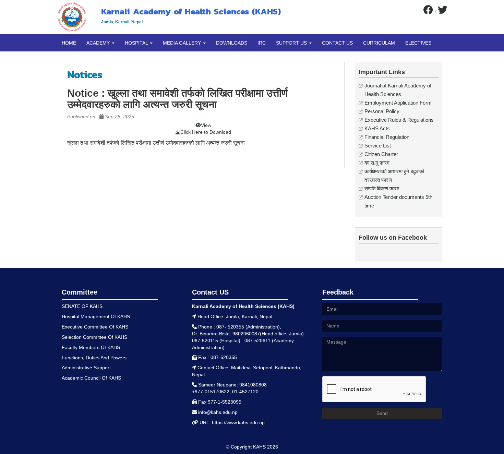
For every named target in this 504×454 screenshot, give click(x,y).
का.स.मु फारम (376, 163)
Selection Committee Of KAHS (94, 337)
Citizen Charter (381, 154)
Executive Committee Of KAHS (95, 327)
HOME (69, 43)
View (206, 125)
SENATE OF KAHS (82, 306)
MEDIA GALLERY (182, 43)
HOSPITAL (137, 43)
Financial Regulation (386, 137)
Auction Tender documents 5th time (398, 201)
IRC (261, 43)
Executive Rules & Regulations (399, 120)
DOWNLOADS (231, 43)
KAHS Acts (377, 128)
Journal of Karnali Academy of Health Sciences (397, 90)
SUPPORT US (292, 43)
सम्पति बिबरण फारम (381, 188)
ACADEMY (98, 43)
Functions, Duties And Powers (94, 357)
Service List (377, 145)
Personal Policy (381, 111)
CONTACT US (337, 43)
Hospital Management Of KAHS (96, 316)
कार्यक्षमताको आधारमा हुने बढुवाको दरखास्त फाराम (394, 175)
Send (382, 413)
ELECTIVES (418, 43)
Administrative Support (86, 367)
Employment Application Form (398, 103)
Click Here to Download (205, 132)
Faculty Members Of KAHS (91, 347)
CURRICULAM (379, 43)
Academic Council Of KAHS (91, 378)
